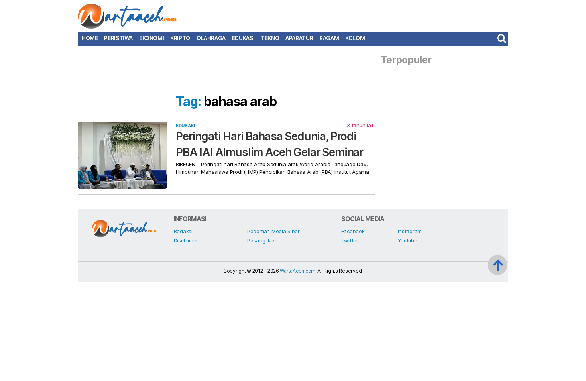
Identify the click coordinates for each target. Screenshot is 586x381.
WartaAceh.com (297, 271)
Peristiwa (118, 38)
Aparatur (299, 38)
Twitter (349, 240)
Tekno (270, 38)
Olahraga (211, 38)
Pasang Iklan (262, 240)
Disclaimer (186, 240)
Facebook (353, 231)
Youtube (407, 240)
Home (90, 38)
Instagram (410, 231)
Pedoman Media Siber (273, 231)
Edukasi (243, 38)
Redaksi (183, 231)
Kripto (180, 38)
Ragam (329, 38)
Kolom (355, 38)
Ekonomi (151, 38)
